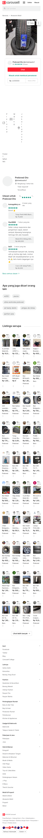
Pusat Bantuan (7, 818)
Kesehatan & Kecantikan (11, 683)
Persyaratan (33, 820)
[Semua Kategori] (24, 2)
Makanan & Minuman (10, 757)
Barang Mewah (8, 686)
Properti (5, 802)
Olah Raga (6, 764)
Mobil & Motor (7, 796)
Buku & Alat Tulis (8, 705)
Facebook (6, 649)
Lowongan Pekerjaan (9, 820)
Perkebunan (7, 715)
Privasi (4, 823)
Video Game (7, 767)
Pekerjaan (6, 738)
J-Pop (5, 780)
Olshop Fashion (8, 690)
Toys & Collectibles (9, 770)
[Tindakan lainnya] (38, 23)
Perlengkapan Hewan (10, 777)
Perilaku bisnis (12, 823)
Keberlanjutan (30, 818)
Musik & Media (7, 760)
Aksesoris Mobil (8, 799)
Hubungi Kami (16, 818)
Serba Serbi (7, 668)
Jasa (4, 742)
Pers (23, 818)
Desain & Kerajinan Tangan (12, 754)
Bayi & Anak (7, 708)
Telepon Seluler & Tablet (11, 730)
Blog (4, 656)
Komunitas (6, 671)
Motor (4, 806)
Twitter (5, 653)
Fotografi (6, 750)
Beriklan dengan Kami (22, 820)
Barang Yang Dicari (9, 675)
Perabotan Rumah (9, 712)
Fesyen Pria (6, 693)
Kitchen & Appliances (10, 718)
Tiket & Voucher (8, 787)
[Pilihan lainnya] (3, 356)
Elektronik (6, 727)
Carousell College (8, 659)
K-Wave (5, 784)
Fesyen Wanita (7, 696)
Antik (4, 774)
